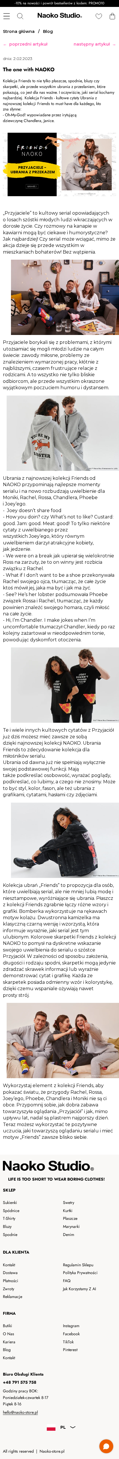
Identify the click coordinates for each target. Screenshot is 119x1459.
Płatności (10, 1281)
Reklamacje (12, 1296)
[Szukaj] (20, 16)
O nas (8, 1334)
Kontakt (9, 1265)
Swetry (68, 1202)
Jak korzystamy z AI (79, 1289)
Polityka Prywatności (80, 1273)
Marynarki (71, 1226)
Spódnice (11, 1210)
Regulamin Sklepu (78, 1265)
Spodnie (10, 1234)
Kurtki (67, 1210)
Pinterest (70, 1350)
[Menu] (6, 16)
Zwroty (8, 1289)
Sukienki (10, 1202)
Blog (7, 1350)
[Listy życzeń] (98, 16)
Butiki (7, 1326)
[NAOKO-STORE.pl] (59, 16)
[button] (112, 16)
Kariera (9, 1342)
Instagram (71, 1326)
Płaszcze (70, 1218)
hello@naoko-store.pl (20, 1412)
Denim (68, 1234)
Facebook (71, 1334)
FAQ (66, 1281)
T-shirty (9, 1218)
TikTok (68, 1342)
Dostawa (10, 1273)
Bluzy (7, 1226)
